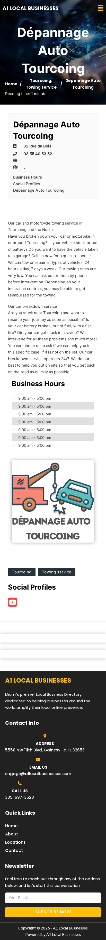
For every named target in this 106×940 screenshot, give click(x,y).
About (11, 834)
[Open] (100, 8)
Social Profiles (26, 183)
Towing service (41, 87)
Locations (15, 842)
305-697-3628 (19, 797)
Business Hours (27, 177)
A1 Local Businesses (31, 8)
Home (11, 84)
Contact (14, 850)
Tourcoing (40, 80)
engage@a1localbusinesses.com (38, 773)
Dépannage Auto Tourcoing (38, 190)
